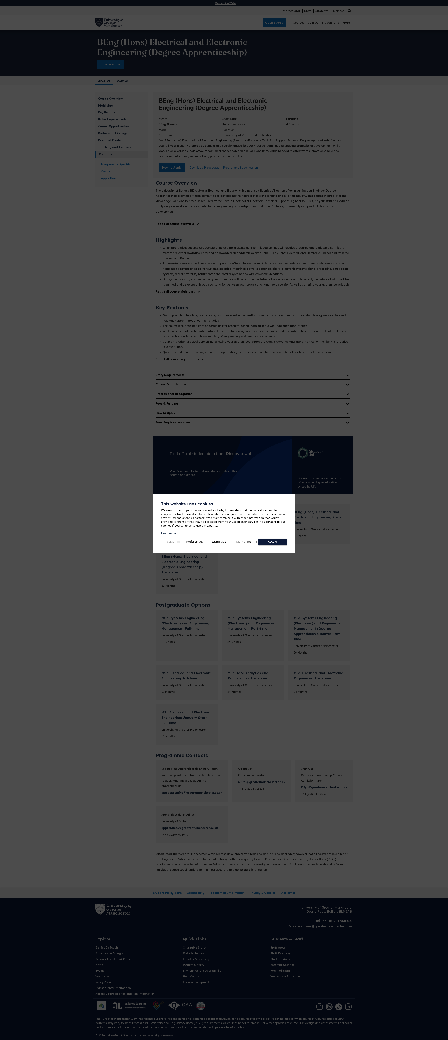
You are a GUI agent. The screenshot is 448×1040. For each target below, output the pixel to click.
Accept (273, 542)
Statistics (219, 542)
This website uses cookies (187, 504)
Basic (170, 542)
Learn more (168, 533)
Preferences (195, 542)
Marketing (243, 542)
